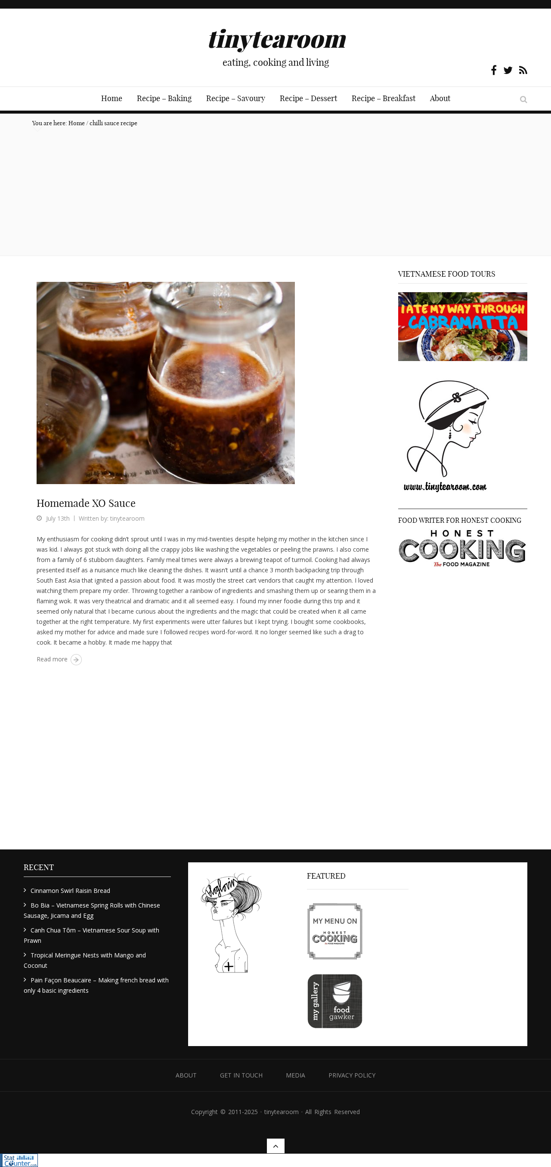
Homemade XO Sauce (86, 503)
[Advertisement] (275, 191)
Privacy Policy (351, 1075)
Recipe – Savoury (235, 98)
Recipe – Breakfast (383, 98)
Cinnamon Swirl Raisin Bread (70, 890)
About (440, 98)
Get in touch (241, 1075)
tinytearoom (127, 518)
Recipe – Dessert (308, 98)
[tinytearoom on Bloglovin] (231, 926)
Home (111, 98)
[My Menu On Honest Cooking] (335, 931)
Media (295, 1075)
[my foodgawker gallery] (335, 1002)
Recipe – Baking (164, 98)
